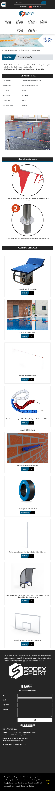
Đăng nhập (23, 7)
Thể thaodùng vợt (19, 22)
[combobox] (30, 2)
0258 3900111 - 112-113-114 (19, 738)
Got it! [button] (48, 782)
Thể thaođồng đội (7, 22)
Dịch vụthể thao (31, 30)
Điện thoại (6, 705)
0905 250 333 (20, 744)
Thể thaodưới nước (43, 22)
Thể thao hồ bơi (24, 50)
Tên (4, 695)
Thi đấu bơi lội (35, 50)
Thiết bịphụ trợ (20, 30)
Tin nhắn (5, 709)
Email (4, 700)
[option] (34, 7)
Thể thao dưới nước (11, 50)
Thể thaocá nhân (31, 22)
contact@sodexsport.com (15, 740)
